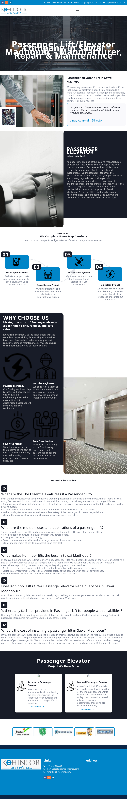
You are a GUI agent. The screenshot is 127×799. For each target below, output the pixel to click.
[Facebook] (2, 2)
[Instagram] (6, 2)
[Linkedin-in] (10, 2)
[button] (77, 10)
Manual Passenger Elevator (92, 682)
